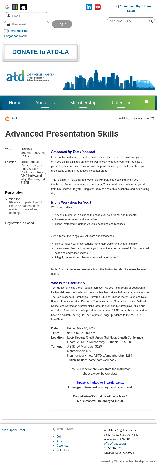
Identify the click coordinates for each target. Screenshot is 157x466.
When (9, 149)
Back (14, 118)
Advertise (126, 6)
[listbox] (137, 118)
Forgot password (15, 36)
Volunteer (63, 450)
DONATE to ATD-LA (40, 51)
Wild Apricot (121, 461)
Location (10, 161)
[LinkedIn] (89, 7)
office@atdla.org (115, 443)
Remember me (18, 30)
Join (114, 6)
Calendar (63, 445)
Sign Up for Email (13, 430)
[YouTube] (98, 7)
